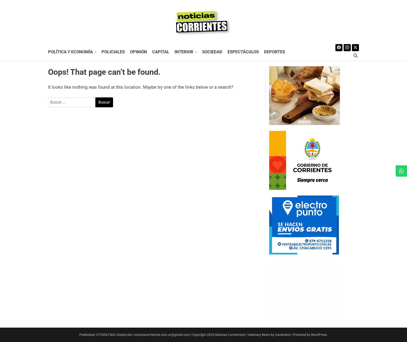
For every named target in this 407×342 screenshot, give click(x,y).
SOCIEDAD (212, 51)
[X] (355, 47)
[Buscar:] (71, 102)
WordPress (319, 335)
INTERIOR (184, 51)
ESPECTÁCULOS (243, 51)
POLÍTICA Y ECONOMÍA (70, 51)
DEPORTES (274, 51)
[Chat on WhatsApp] (401, 171)
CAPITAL (160, 51)
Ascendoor (283, 335)
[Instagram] (347, 47)
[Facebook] (338, 47)
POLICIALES (113, 51)
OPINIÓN (138, 51)
